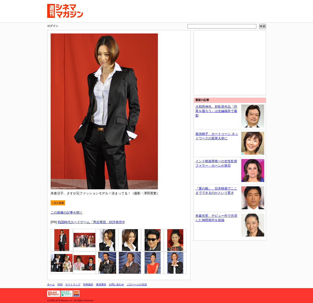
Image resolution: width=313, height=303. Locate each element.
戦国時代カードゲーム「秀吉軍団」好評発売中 (91, 222)
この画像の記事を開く (67, 212)
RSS (60, 284)
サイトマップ (72, 284)
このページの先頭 (137, 284)
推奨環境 (101, 284)
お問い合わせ (116, 284)
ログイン (52, 26)
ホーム (51, 284)
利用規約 (88, 284)
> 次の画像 (58, 202)
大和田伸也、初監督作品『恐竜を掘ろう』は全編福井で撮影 (216, 111)
